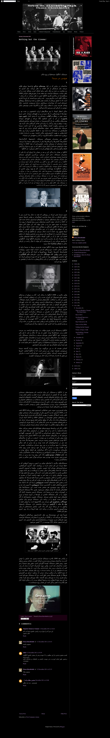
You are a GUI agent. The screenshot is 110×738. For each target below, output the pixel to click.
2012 (75, 303)
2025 (75, 267)
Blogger (62, 727)
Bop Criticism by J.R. (81, 322)
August (78, 346)
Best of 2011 (79, 315)
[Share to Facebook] (26, 619)
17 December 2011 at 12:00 (36, 680)
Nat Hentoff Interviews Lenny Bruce (82, 318)
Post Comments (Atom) (32, 717)
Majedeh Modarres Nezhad (31, 629)
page (73, 222)
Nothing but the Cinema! (82, 327)
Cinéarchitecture (56, 32)
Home (19, 32)
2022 (75, 275)
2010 (75, 366)
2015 (75, 294)
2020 (75, 280)
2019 (75, 283)
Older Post (64, 714)
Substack (69, 32)
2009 (75, 368)
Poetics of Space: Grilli (82, 330)
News (24, 32)
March (78, 357)
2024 (75, 269)
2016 (75, 291)
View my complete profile (79, 243)
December (79, 308)
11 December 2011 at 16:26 (47, 629)
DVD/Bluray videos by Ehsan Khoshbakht (82, 255)
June (77, 351)
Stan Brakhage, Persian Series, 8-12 (82, 333)
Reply (24, 636)
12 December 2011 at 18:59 (34, 652)
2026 (75, 264)
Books (75, 32)
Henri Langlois (28, 616)
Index (35, 32)
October (78, 340)
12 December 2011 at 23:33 (44, 669)
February (78, 359)
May (77, 354)
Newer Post (22, 714)
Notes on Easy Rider (81, 324)
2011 (75, 305)
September (79, 343)
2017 (75, 289)
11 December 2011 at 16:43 (44, 641)
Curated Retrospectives (80, 252)
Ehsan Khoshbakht (28, 642)
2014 (75, 297)
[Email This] (21, 619)
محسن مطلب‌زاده (30, 680)
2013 (75, 300)
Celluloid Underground (44, 32)
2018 (75, 286)
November (79, 337)
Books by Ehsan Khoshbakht (82, 250)
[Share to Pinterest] (28, 619)
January (78, 362)
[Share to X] (25, 619)
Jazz (64, 32)
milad (24, 653)
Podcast (81, 32)
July (77, 348)
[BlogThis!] (23, 619)
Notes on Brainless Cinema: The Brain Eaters (83, 311)
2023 (75, 272)
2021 (75, 278)
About (29, 32)
